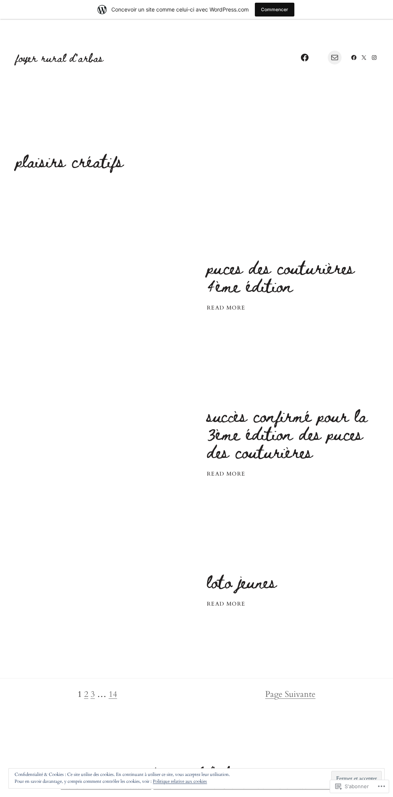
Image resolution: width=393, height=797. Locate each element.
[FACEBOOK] (304, 57)
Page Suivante (290, 694)
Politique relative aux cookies (180, 781)
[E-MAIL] (335, 57)
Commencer (274, 9)
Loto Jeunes (241, 581)
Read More (226, 308)
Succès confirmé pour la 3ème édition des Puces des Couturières (287, 433)
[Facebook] (354, 57)
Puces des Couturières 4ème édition (280, 276)
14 (113, 694)
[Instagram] (374, 57)
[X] (364, 57)
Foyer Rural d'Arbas (59, 57)
